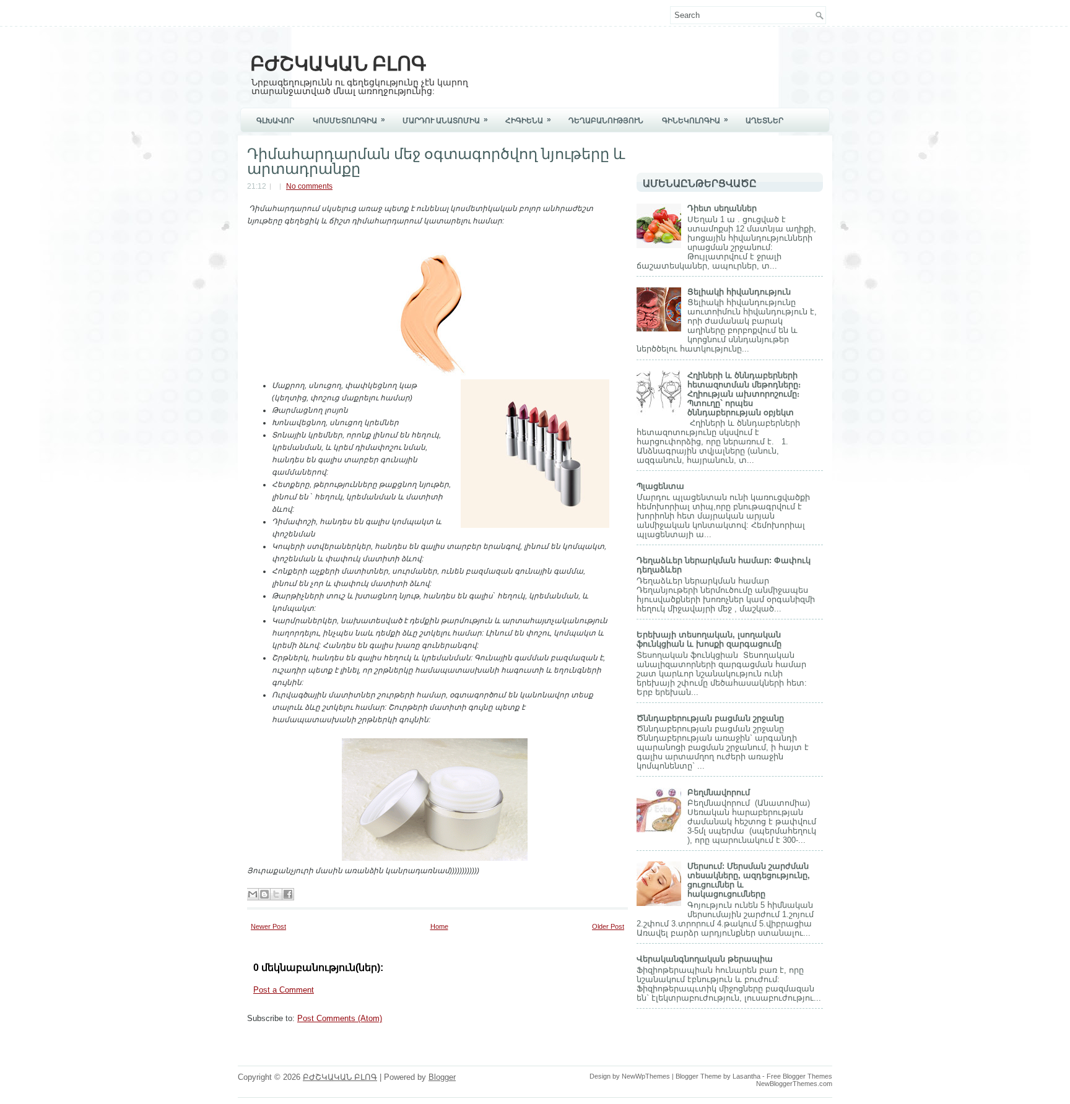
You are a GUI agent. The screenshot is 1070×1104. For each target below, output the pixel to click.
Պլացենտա (660, 486)
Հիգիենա (528, 120)
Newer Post (268, 926)
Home (439, 926)
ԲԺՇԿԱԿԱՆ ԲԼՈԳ (338, 61)
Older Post (608, 926)
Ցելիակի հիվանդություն (739, 291)
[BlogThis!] (264, 894)
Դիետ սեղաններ (722, 208)
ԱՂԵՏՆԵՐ (764, 120)
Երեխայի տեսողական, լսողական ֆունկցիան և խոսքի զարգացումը (709, 639)
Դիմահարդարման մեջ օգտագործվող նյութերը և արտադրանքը (436, 160)
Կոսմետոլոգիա (349, 120)
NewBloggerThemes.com (794, 1083)
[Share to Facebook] (288, 894)
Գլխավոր (275, 120)
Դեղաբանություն (605, 120)
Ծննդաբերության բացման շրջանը (710, 718)
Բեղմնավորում (718, 792)
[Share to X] (276, 894)
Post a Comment (283, 989)
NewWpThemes (646, 1076)
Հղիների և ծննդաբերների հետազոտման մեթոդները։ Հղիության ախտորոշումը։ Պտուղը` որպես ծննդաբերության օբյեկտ (744, 394)
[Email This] (252, 894)
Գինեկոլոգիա (695, 120)
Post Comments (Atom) (339, 1018)
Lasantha (746, 1076)
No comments (309, 186)
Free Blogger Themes (799, 1076)
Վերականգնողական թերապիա (705, 959)
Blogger (442, 1077)
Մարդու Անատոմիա (445, 120)
